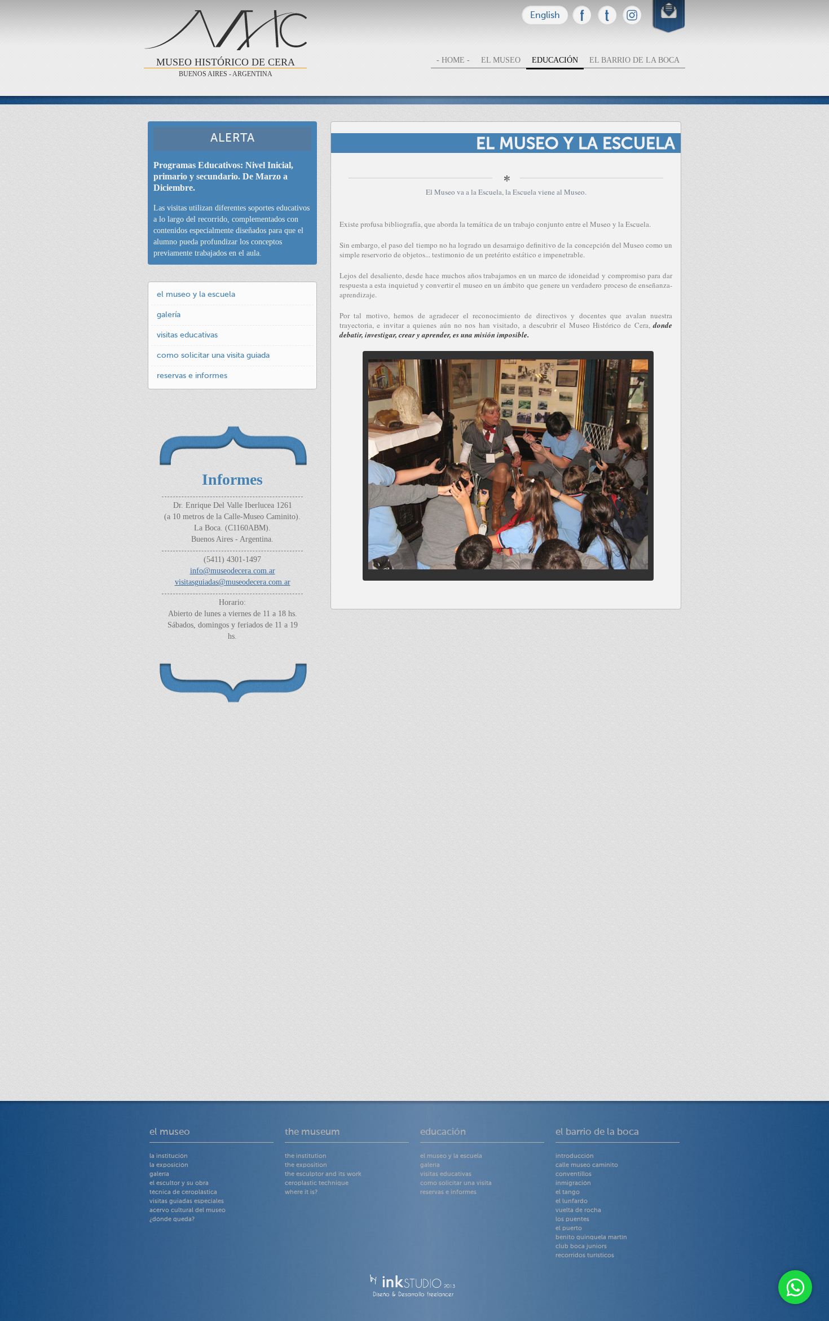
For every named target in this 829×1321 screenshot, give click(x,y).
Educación (443, 1132)
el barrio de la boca (634, 60)
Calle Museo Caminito (586, 1165)
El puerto (568, 1229)
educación (555, 60)
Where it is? (301, 1193)
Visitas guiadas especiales (186, 1202)
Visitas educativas (187, 335)
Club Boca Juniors (581, 1247)
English (545, 15)
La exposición (168, 1165)
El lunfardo (571, 1202)
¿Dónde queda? (172, 1220)
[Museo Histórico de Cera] (581, 15)
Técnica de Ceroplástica (183, 1193)
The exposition (306, 1165)
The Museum (312, 1132)
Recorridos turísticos (584, 1256)
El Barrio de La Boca (597, 1132)
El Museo (169, 1132)
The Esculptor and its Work (323, 1174)
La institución (168, 1156)
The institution (306, 1156)
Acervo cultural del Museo (187, 1211)
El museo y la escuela (451, 1156)
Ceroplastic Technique (317, 1183)
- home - (453, 60)
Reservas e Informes (192, 376)
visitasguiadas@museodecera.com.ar (232, 582)
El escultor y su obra (179, 1183)
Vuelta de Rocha (578, 1211)
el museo (501, 60)
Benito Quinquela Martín (591, 1238)
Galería (168, 315)
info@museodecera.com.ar (232, 571)
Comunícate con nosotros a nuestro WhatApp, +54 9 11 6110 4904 (795, 1287)
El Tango (567, 1193)
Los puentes (572, 1220)
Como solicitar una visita (456, 1183)
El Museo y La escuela (196, 295)
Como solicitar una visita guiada (213, 355)
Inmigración (573, 1183)
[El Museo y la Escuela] (508, 569)
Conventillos (573, 1174)
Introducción (574, 1156)
